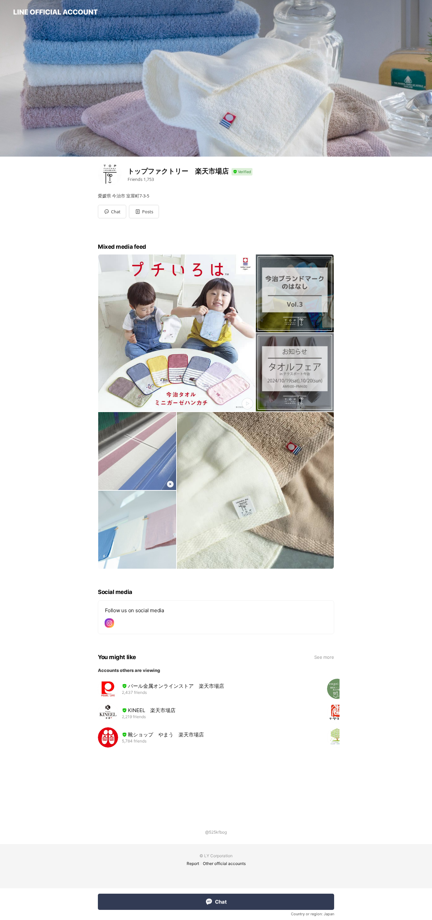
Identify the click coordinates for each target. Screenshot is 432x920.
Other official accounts (224, 863)
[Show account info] (242, 172)
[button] (144, 211)
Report (193, 863)
